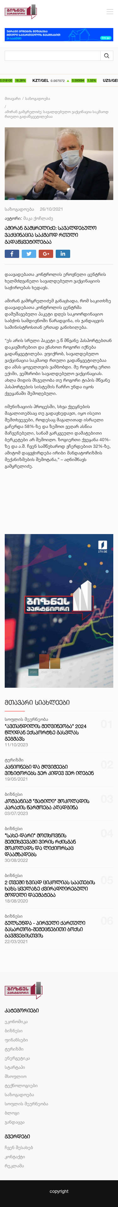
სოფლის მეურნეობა (26, 1103)
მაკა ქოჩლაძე (38, 218)
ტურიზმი (14, 1048)
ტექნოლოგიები (21, 1085)
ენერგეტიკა (17, 1058)
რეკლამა (14, 1165)
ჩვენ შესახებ (19, 1147)
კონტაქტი (15, 1156)
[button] (59, 479)
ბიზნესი (14, 1030)
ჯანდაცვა (15, 1121)
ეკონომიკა (16, 1021)
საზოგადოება (19, 1094)
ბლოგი (12, 1112)
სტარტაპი (15, 1067)
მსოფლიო (15, 1076)
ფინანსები (16, 1039)
